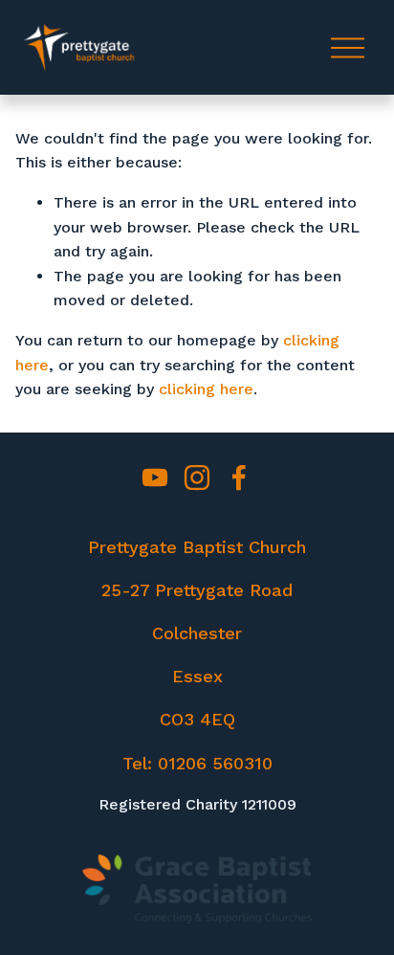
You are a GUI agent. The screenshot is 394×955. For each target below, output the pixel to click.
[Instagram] (197, 477)
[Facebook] (239, 477)
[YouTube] (155, 477)
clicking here (206, 389)
